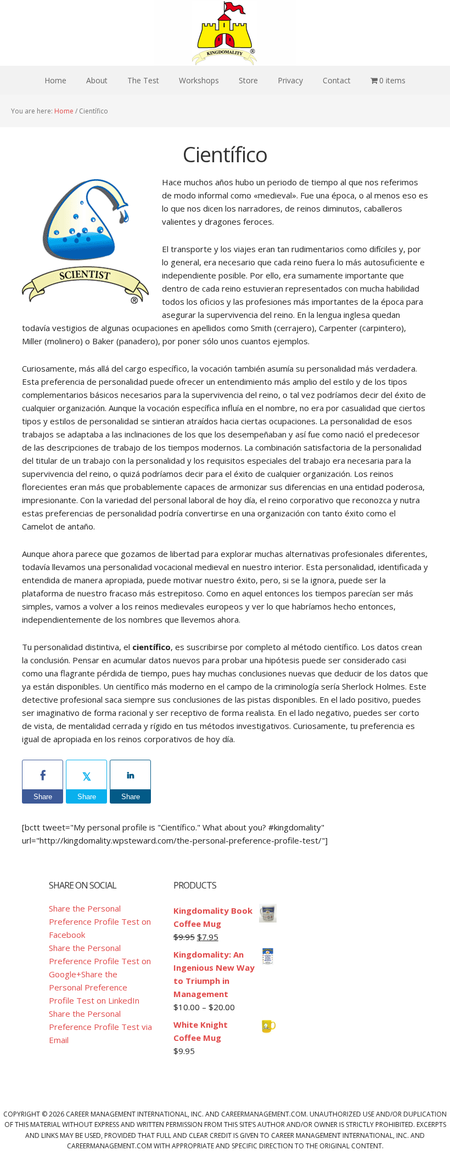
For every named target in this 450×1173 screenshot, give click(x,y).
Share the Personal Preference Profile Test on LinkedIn (94, 987)
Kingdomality (225, 33)
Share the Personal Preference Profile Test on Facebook (100, 921)
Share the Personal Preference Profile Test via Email (100, 1026)
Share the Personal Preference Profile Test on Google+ (100, 961)
